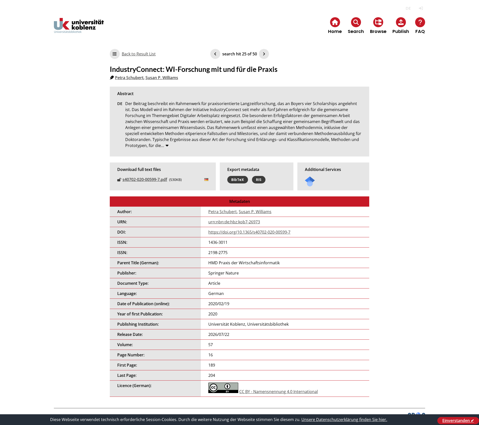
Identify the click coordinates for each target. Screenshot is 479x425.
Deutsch (408, 8)
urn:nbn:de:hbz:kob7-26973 (234, 222)
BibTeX (237, 179)
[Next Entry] (264, 54)
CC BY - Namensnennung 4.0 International (278, 391)
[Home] (79, 29)
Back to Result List (139, 54)
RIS (258, 179)
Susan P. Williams (161, 77)
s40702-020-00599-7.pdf (144, 179)
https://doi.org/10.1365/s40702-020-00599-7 (249, 232)
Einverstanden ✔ (458, 420)
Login (420, 8)
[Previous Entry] (215, 54)
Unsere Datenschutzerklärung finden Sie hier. (344, 419)
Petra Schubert (129, 77)
